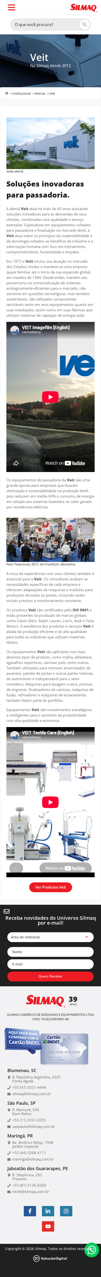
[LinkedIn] (48, 1211)
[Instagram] (66, 1211)
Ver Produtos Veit (50, 887)
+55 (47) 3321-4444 (29, 1087)
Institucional (22, 93)
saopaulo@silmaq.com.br (33, 1126)
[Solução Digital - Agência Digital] (50, 1258)
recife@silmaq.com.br (30, 1191)
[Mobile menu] (11, 7)
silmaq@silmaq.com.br (31, 1094)
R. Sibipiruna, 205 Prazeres (27, 1177)
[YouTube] (48, 1226)
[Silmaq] (83, 7)
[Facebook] (30, 1211)
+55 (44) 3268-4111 (29, 1153)
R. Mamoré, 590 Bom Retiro (25, 1112)
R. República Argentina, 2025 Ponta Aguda (36, 1079)
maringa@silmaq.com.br (33, 1159)
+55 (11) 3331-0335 (29, 1120)
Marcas (40, 93)
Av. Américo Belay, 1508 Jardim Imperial (32, 1144)
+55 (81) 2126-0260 (29, 1185)
